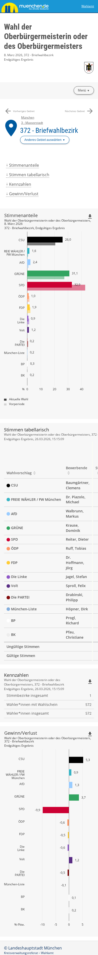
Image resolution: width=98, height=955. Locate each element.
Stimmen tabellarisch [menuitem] (29, 174)
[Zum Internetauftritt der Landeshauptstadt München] (24, 6)
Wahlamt (87, 6)
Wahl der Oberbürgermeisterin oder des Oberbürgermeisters (46, 36)
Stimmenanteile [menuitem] (24, 165)
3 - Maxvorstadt (32, 123)
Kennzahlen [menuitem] (20, 184)
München (27, 117)
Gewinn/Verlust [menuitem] (23, 194)
